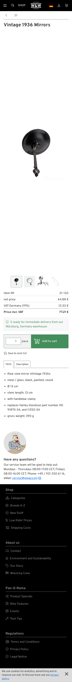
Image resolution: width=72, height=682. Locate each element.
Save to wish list (17, 353)
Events (12, 611)
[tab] (8, 364)
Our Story (14, 566)
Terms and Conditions (23, 642)
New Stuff (14, 513)
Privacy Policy (17, 649)
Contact (13, 551)
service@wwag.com (25, 478)
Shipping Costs (18, 528)
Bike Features (17, 604)
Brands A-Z (15, 506)
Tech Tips (14, 619)
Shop (21, 5)
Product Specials (19, 596)
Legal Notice (16, 657)
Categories (15, 498)
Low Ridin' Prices (19, 520)
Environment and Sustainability (28, 558)
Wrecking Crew (18, 573)
